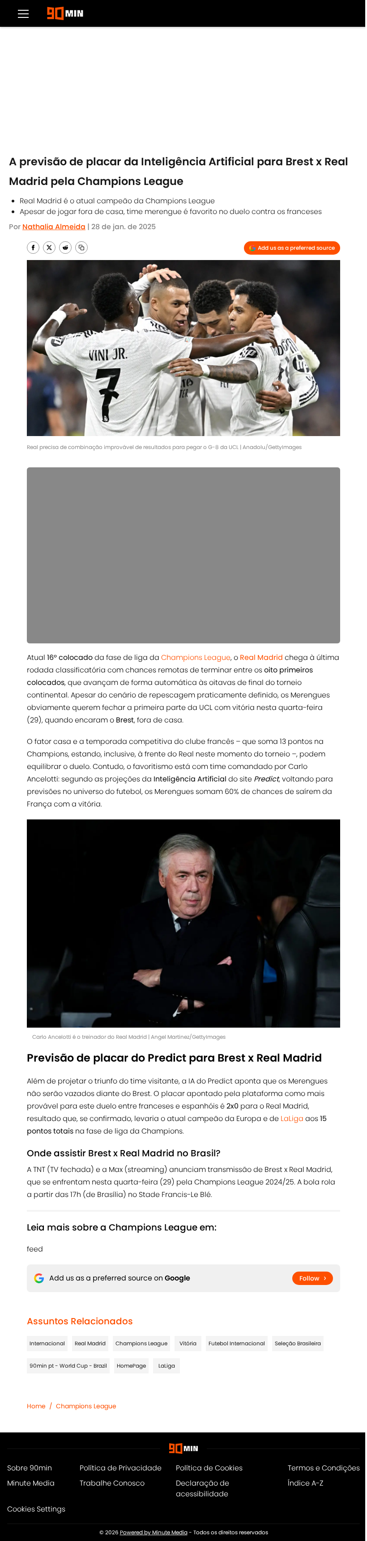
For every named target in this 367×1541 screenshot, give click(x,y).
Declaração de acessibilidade (202, 1488)
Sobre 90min (29, 1468)
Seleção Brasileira (298, 1343)
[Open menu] (23, 13)
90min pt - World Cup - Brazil (68, 1365)
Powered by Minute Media (154, 1532)
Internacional (47, 1343)
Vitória (187, 1343)
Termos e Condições (324, 1468)
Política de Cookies (209, 1468)
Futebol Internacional (237, 1343)
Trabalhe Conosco (112, 1483)
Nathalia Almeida (53, 227)
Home (36, 1406)
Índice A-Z (305, 1483)
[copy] (81, 247)
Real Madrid (90, 1343)
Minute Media (31, 1483)
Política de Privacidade (121, 1468)
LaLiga (292, 1118)
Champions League (195, 657)
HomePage (131, 1365)
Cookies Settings (36, 1509)
